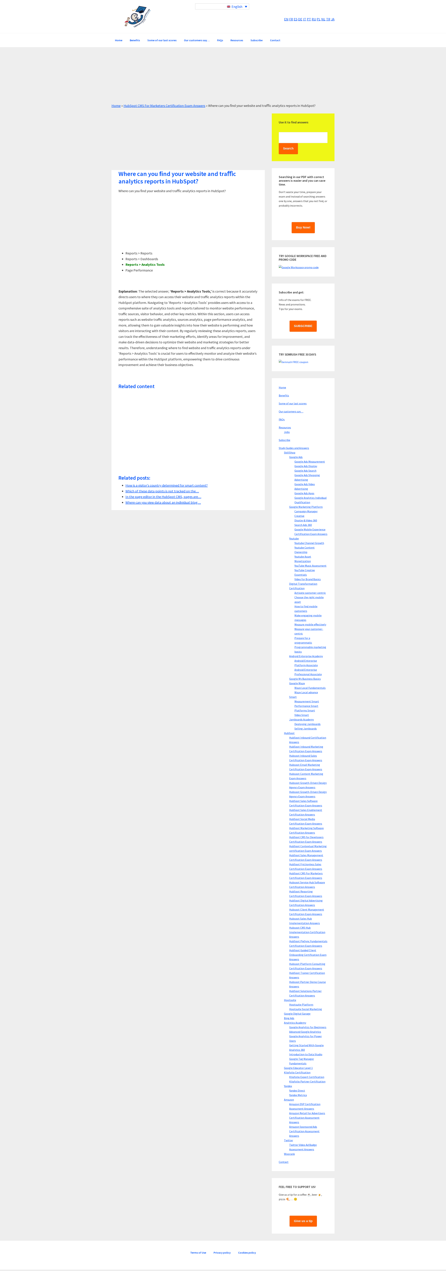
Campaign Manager (306, 511)
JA (332, 19)
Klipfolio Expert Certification (306, 1077)
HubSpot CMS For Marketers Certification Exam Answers (164, 105)
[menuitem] (222, 6)
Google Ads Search (305, 470)
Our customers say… (291, 411)
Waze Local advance (306, 692)
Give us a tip (303, 1221)
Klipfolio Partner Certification (307, 1081)
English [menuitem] (237, 6)
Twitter (288, 1140)
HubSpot (289, 733)
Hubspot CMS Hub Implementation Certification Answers (307, 932)
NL (323, 19)
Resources (285, 427)
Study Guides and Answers (294, 448)
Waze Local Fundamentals (310, 688)
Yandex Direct (297, 1090)
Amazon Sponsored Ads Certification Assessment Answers (304, 1131)
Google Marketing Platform (306, 507)
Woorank (289, 1154)
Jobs (287, 432)
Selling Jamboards (305, 728)
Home (116, 105)
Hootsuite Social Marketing (305, 1009)
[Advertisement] (216, 78)
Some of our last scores (293, 403)
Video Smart (301, 715)
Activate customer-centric (310, 593)
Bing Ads (289, 1018)
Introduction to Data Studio (305, 1054)
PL (319, 19)
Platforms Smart (304, 710)
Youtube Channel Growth (309, 543)
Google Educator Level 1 (298, 1068)
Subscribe (284, 440)
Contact (284, 1162)
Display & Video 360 (305, 520)
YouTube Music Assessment (310, 565)
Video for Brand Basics (307, 579)
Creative (299, 516)
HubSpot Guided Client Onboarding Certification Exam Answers (307, 955)
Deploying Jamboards (307, 724)
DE (300, 19)
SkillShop (289, 452)
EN (286, 19)
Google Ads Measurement (309, 461)
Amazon (289, 1099)
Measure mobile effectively (310, 624)
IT (304, 19)
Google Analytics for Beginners (307, 1027)
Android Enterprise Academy (306, 656)
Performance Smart (306, 706)
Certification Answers (138, 16)
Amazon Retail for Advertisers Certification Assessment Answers (307, 1117)
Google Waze (297, 683)
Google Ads (296, 457)
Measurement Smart (306, 701)
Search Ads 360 (303, 525)
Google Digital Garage (297, 1013)
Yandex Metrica (298, 1095)
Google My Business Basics (305, 678)
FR (291, 19)
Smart (293, 697)
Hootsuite (290, 1000)
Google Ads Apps (304, 493)
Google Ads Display (305, 466)
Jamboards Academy (301, 719)
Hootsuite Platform (301, 1004)
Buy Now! (303, 227)
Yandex (288, 1086)
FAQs (282, 419)
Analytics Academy (295, 1022)
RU (314, 19)
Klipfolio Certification (297, 1072)
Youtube (294, 538)
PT (309, 19)
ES (295, 19)
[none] (222, 6)
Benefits (284, 395)
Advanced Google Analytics (305, 1031)
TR (328, 19)
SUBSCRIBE (303, 326)
